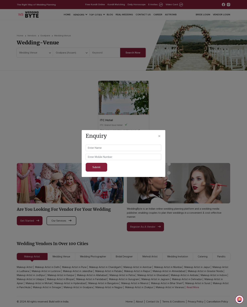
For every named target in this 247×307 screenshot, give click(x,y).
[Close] (159, 136)
